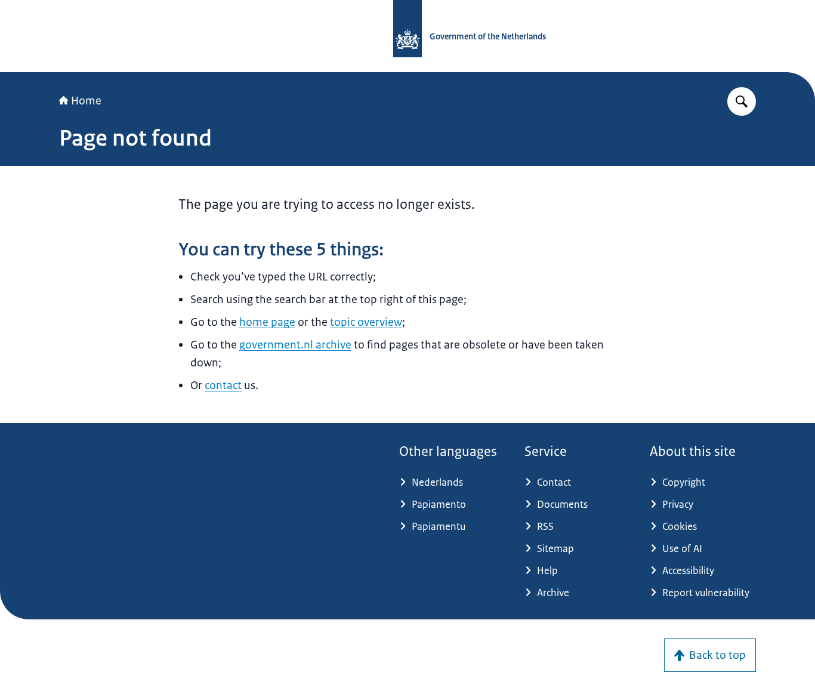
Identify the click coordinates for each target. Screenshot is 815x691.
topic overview (366, 322)
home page (267, 322)
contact (223, 385)
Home (86, 101)
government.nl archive (295, 345)
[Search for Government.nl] (741, 101)
